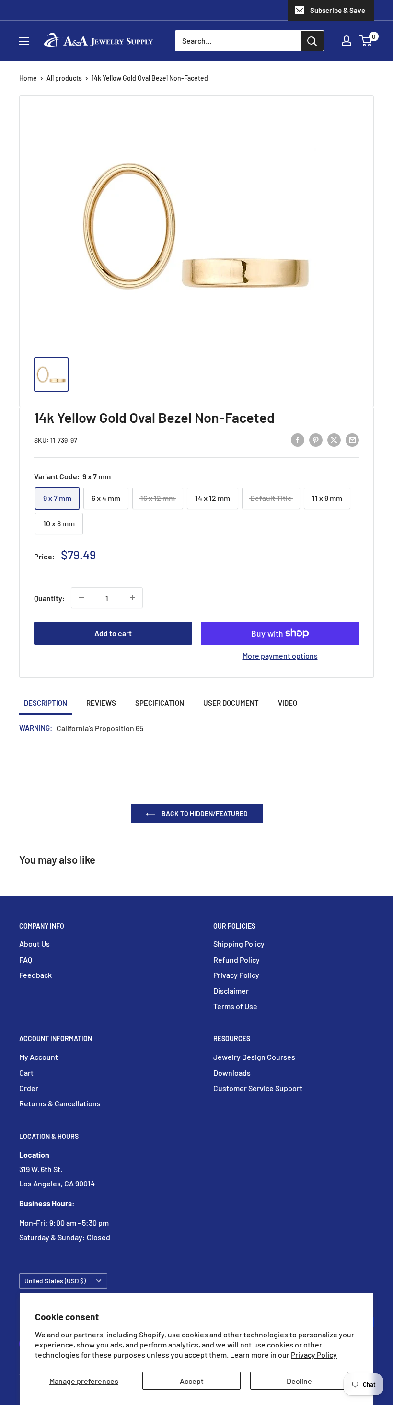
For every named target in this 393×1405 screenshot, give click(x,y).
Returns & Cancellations (60, 1103)
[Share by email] (352, 439)
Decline (299, 1380)
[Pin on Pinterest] (316, 439)
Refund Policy (236, 959)
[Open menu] (24, 41)
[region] (196, 379)
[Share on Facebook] (297, 439)
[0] (366, 40)
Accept (192, 1380)
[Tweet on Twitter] (334, 439)
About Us (34, 943)
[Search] (312, 40)
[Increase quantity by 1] (132, 598)
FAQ (25, 959)
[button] (365, 40)
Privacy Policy (314, 1354)
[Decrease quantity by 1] (81, 598)
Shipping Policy (239, 943)
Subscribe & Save (337, 10)
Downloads (232, 1072)
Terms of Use (235, 1005)
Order (28, 1087)
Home (28, 78)
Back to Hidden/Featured (204, 814)
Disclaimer (231, 990)
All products (64, 78)
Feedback (35, 974)
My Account (38, 1056)
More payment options (280, 655)
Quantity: (49, 598)
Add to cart (113, 633)
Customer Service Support (257, 1087)
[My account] (346, 40)
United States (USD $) (55, 1281)
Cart (26, 1072)
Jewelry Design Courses (254, 1056)
